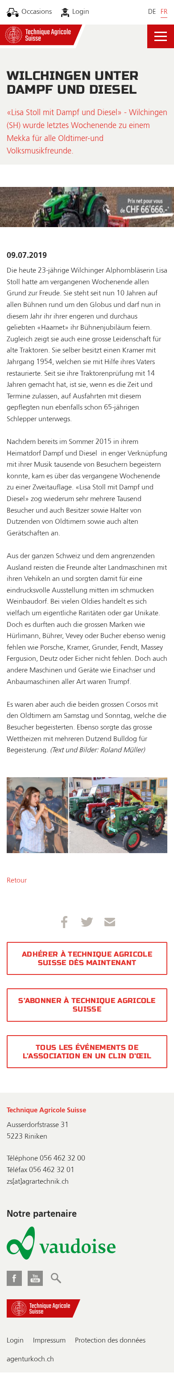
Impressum (49, 1340)
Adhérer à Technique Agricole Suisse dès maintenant (87, 958)
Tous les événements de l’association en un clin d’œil (87, 1051)
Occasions (36, 12)
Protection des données (110, 1340)
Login (80, 12)
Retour (17, 880)
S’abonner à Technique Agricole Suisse (87, 1004)
